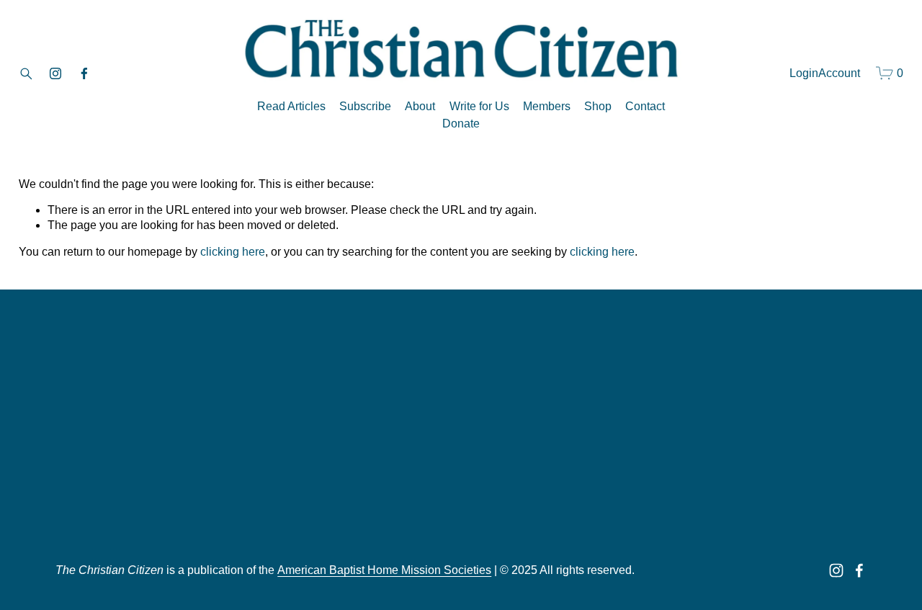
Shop (598, 106)
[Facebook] (84, 73)
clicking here (232, 252)
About (420, 106)
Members (546, 106)
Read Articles (291, 106)
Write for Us (479, 106)
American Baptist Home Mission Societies (384, 570)
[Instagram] (55, 73)
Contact (645, 106)
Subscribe (365, 106)
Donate (461, 123)
